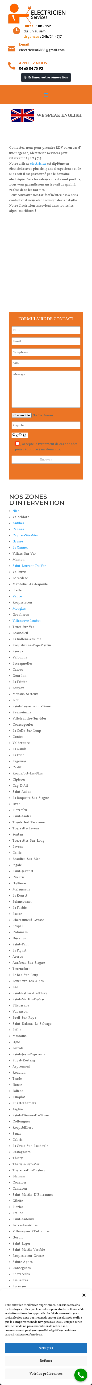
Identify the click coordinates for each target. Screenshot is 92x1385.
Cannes (18, 529)
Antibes (18, 523)
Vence (17, 596)
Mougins (19, 609)
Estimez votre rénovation (48, 77)
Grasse (18, 541)
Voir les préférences (46, 1373)
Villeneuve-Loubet (27, 621)
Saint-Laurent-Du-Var (29, 566)
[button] (84, 1295)
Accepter (46, 1348)
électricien (38, 164)
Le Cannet (20, 547)
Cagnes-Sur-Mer (25, 535)
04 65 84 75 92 (31, 68)
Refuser (46, 1360)
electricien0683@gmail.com (42, 50)
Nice (16, 511)
